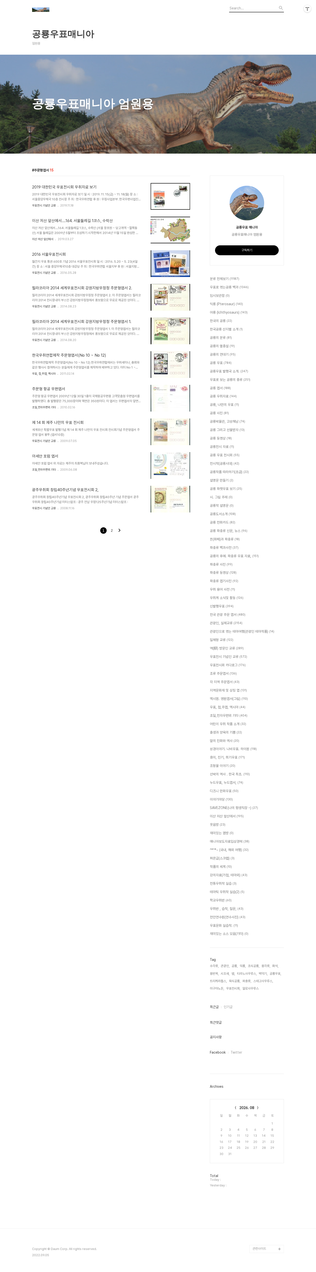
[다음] (119, 530)
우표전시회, (233, 988)
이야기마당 (221, 799)
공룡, (235, 966)
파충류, (246, 981)
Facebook (218, 1052)
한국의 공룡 (221, 321)
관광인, (225, 966)
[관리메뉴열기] (307, 8)
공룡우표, (275, 973)
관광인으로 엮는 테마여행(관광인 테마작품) (242, 631)
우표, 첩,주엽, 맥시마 (44, 373)
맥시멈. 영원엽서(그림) (229, 699)
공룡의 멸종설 (222, 346)
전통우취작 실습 (223, 883)
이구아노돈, (217, 988)
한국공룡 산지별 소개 (226, 329)
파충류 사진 (221, 564)
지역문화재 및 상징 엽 (228, 690)
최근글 (214, 1007)
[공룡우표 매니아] (59, 10)
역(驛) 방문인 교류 (227, 648)
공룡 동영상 (221, 438)
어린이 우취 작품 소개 (228, 724)
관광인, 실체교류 (226, 623)
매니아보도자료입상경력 (229, 841)
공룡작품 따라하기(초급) (229, 472)
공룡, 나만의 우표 (224, 405)
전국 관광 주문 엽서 (227, 615)
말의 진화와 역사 (224, 741)
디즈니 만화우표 (224, 791)
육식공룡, (234, 981)
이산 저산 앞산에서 (42, 239)
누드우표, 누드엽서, (226, 783)
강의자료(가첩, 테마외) (228, 875)
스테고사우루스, (263, 981)
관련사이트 (259, 1248)
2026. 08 (246, 1108)
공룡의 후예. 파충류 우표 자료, (234, 556)
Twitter (236, 1052)
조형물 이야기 (222, 766)
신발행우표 (222, 606)
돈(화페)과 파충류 (225, 539)
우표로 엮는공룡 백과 (229, 287)
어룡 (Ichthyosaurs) (229, 312)
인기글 (228, 1007)
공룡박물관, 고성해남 (227, 421)
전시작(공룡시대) (224, 463)
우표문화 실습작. (224, 925)
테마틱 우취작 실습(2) (227, 892)
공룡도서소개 (223, 514)
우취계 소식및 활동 (226, 598)
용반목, (214, 973)
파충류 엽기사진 (224, 581)
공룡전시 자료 (222, 447)
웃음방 (217, 825)
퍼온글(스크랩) (222, 858)
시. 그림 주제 (221, 497)
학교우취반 (221, 900)
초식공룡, (253, 966)
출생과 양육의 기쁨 (226, 732)
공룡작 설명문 (222, 506)
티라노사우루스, (247, 973)
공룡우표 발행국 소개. (229, 371)
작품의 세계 (221, 867)
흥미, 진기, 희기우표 (227, 757)
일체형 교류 (221, 640)
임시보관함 (220, 296)
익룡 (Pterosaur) (226, 304)
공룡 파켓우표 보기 (226, 489)
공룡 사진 (219, 413)
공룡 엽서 (220, 388)
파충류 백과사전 (224, 548)
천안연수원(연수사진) (227, 917)
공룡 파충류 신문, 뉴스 (228, 531)
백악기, (263, 973)
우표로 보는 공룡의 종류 (230, 380)
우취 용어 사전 (222, 589)
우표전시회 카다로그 (228, 665)
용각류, (265, 966)
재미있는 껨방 (222, 833)
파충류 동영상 (223, 573)
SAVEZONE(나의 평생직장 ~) (234, 808)
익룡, (243, 966)
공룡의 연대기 (223, 354)
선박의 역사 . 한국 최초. (230, 774)
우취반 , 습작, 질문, (226, 909)
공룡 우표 (221, 363)
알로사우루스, (250, 988)
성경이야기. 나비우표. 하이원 (233, 749)
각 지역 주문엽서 (224, 682)
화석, (275, 966)
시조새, (225, 973)
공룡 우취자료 (223, 396)
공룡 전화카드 (222, 522)
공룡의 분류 (221, 338)
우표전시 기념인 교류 (44, 205)
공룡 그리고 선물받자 (227, 430)
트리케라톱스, (218, 981)
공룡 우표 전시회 (224, 455)
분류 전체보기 (224, 279)
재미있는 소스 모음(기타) (229, 934)
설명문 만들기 (221, 480)
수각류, (214, 966)
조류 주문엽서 (223, 673)
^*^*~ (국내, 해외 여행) (229, 850)
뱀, (233, 973)
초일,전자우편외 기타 (44, 407)
